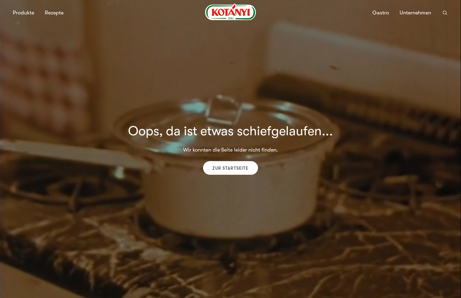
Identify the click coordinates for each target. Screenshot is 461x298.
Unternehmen (415, 13)
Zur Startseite (230, 168)
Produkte (23, 13)
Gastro (380, 13)
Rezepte (54, 13)
